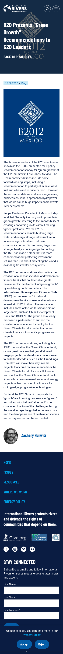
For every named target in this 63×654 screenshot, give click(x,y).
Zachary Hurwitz (33, 435)
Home (7, 462)
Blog (23, 83)
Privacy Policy (31, 634)
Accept (26, 645)
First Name (10, 584)
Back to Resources (18, 57)
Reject (43, 645)
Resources (11, 482)
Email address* (12, 610)
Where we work (15, 492)
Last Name (10, 597)
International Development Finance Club (30, 292)
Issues (8, 472)
